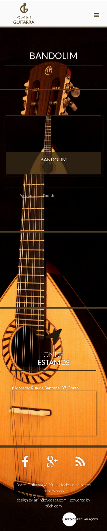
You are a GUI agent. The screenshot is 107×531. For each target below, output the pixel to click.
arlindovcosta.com (50, 499)
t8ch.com (53, 505)
